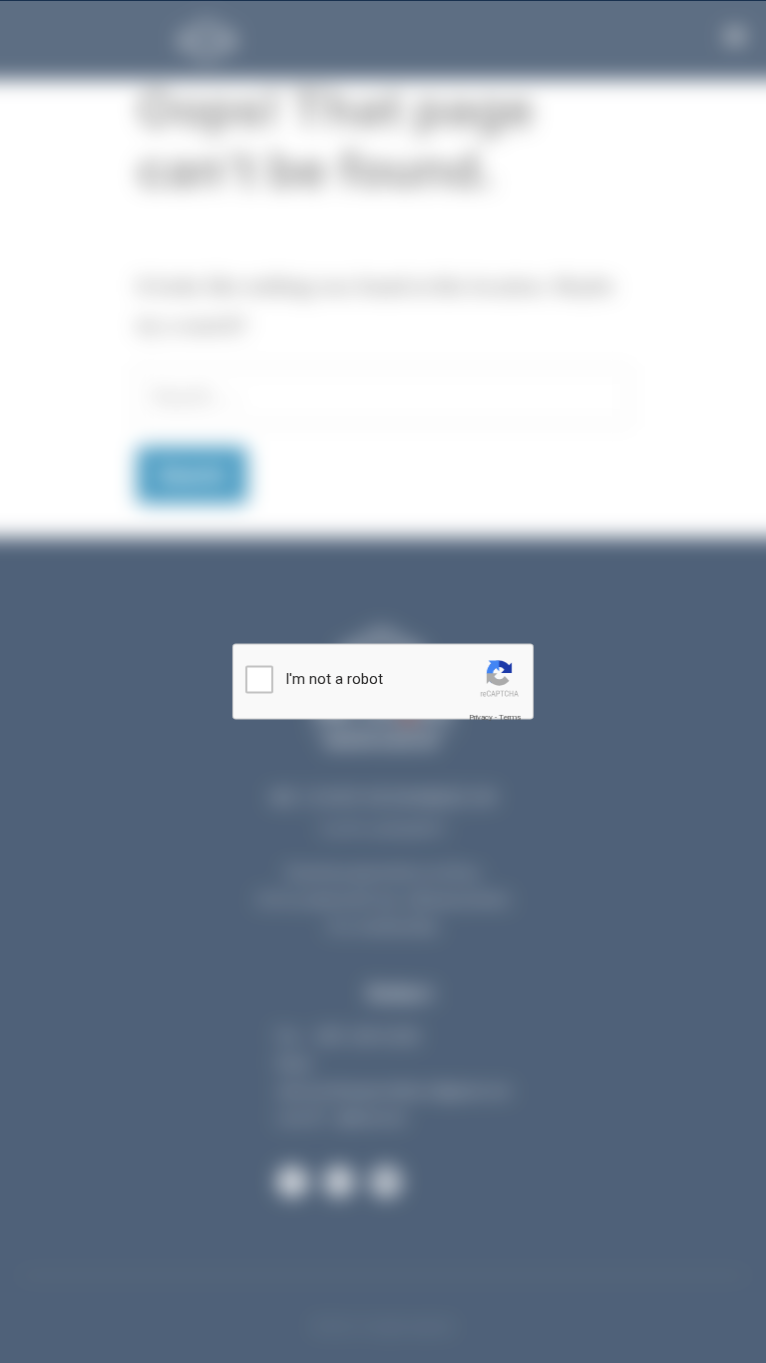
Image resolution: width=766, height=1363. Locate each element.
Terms (510, 716)
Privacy (481, 716)
